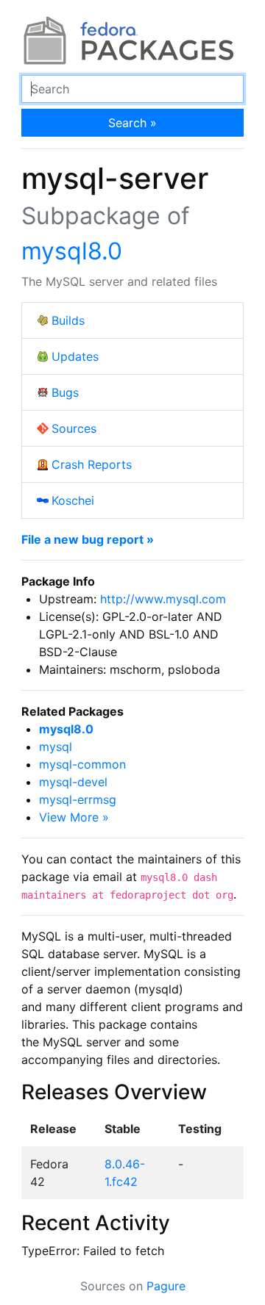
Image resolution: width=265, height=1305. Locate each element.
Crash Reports (92, 464)
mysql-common (82, 764)
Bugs (65, 392)
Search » (132, 122)
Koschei (73, 500)
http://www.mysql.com (163, 599)
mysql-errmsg (77, 799)
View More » (74, 817)
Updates (75, 356)
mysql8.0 (71, 251)
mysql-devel (73, 781)
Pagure (166, 1286)
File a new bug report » (87, 539)
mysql (55, 746)
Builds (68, 320)
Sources (74, 428)
